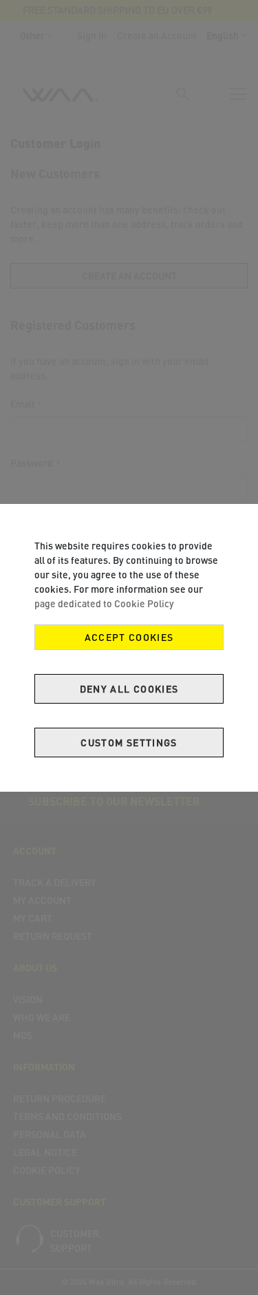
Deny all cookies (129, 689)
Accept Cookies (129, 637)
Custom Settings (128, 742)
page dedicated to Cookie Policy (104, 603)
